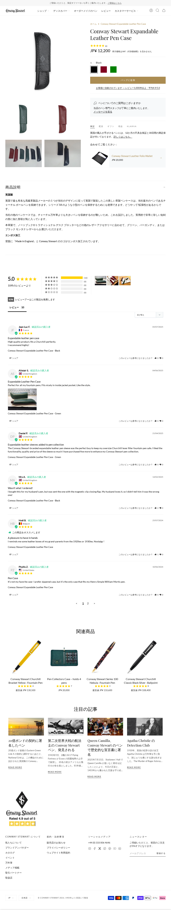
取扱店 (8, 877)
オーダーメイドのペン (85, 10)
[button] (156, 358)
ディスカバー (60, 10)
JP (9, 898)
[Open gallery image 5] (62, 153)
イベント (10, 857)
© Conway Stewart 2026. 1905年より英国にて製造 (63, 898)
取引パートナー (13, 872)
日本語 (25, 898)
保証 (92, 126)
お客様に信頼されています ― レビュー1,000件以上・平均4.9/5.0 (128, 88)
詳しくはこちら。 (123, 136)
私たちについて (13, 842)
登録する (161, 853)
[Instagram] (89, 849)
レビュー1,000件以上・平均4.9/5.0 (98, 3)
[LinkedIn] (119, 849)
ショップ (42, 10)
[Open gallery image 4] (23, 153)
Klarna (132, 126)
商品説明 (12, 187)
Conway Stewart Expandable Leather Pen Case (30, 350)
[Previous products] (9, 660)
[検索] (157, 11)
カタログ (10, 852)
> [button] (94, 603)
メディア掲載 (12, 867)
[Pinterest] (109, 849)
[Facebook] (94, 849)
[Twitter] (99, 849)
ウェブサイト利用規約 (58, 852)
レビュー (106, 10)
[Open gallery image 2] (23, 119)
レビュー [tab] (14, 307)
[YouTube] (114, 849)
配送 (101, 126)
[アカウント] (151, 11)
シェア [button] (15, 358)
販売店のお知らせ (56, 842)
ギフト (110, 126)
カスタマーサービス (125, 10)
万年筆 (8, 862)
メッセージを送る (103, 111)
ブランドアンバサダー (17, 847)
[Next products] (161, 660)
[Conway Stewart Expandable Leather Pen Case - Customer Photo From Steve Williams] (112, 280)
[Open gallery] (43, 60)
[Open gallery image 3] (62, 119)
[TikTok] (104, 849)
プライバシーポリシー (58, 847)
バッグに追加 (128, 80)
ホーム (93, 24)
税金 (120, 126)
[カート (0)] (164, 11)
